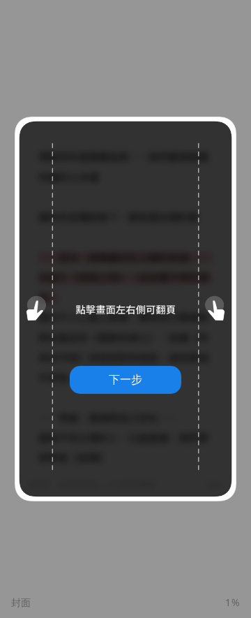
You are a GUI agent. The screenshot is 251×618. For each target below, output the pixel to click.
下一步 (125, 379)
